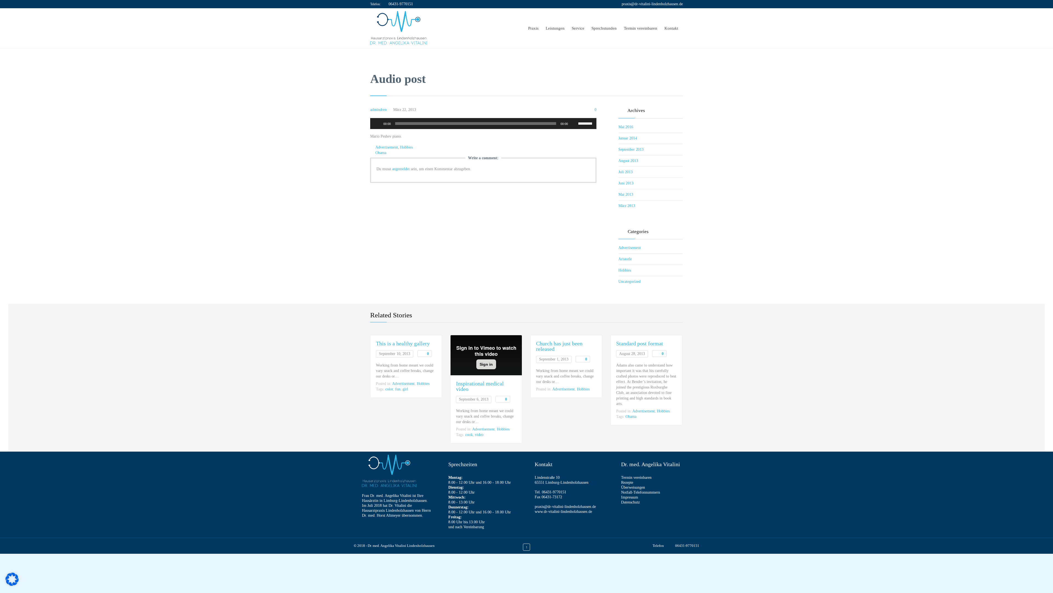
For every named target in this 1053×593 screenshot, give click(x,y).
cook (469, 435)
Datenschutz (630, 502)
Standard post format (639, 343)
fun (397, 389)
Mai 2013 (625, 194)
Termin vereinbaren (636, 477)
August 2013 (628, 161)
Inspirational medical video (480, 386)
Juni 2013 (625, 183)
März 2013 (626, 206)
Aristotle (625, 259)
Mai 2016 (625, 127)
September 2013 (631, 149)
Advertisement (386, 147)
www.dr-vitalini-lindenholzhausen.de (563, 512)
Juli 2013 (625, 172)
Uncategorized (629, 281)
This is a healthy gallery (403, 343)
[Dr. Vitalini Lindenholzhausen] (398, 28)
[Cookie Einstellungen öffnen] (12, 585)
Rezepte (627, 482)
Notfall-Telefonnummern (640, 492)
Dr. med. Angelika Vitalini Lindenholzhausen (401, 546)
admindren (378, 110)
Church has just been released (559, 346)
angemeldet (401, 169)
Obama (380, 153)
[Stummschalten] (574, 123)
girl (405, 389)
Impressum (629, 497)
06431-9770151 (401, 4)
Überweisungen (633, 487)
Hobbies (406, 147)
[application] (483, 123)
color (389, 389)
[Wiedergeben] (377, 123)
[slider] (586, 123)
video (479, 435)
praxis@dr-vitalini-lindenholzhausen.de (652, 4)
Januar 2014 (627, 138)
